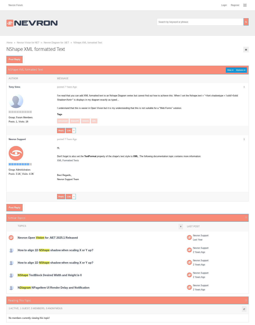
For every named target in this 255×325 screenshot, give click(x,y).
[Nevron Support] (16, 153)
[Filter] (181, 226)
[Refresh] (244, 309)
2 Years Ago (199, 252)
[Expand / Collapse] (246, 218)
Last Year (197, 239)
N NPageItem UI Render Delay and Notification (54, 287)
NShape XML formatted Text (87, 42)
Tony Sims (14, 87)
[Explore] (245, 5)
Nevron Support (201, 235)
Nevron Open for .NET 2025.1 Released (48, 237)
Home (9, 42)
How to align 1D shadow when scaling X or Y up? (55, 250)
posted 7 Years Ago (67, 87)
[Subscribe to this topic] (246, 49)
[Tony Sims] (16, 100)
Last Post (193, 226)
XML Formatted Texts (68, 160)
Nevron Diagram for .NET (56, 42)
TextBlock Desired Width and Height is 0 (50, 275)
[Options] (244, 87)
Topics (22, 226)
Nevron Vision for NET (28, 42)
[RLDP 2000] (11, 250)
